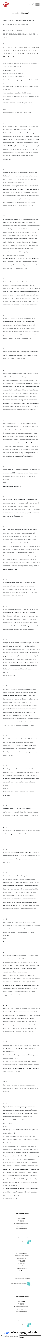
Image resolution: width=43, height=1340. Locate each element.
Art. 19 (10, 53)
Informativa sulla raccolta (13, 1337)
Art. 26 (7, 57)
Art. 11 (9, 50)
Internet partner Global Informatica (19, 1242)
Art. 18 (5, 53)
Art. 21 (19, 53)
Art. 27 (12, 57)
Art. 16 (32, 50)
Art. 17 (37, 50)
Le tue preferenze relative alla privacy (24, 1333)
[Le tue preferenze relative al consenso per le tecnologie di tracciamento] (11, 1336)
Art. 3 (12, 47)
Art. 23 (29, 53)
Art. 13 (19, 50)
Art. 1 (4, 47)
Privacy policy (28, 1237)
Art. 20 (15, 53)
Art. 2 (8, 47)
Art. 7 (29, 47)
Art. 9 (37, 47)
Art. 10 (5, 50)
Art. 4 (16, 47)
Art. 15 (28, 50)
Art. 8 (33, 47)
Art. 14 (23, 50)
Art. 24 (33, 53)
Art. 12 (14, 50)
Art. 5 (21, 47)
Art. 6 (25, 47)
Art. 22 (24, 53)
